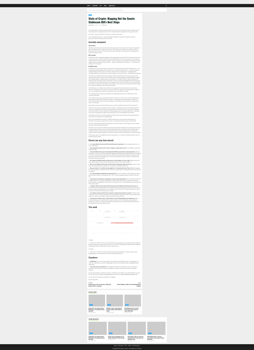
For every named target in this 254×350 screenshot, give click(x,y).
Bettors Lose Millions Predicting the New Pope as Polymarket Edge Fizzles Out (111, 164)
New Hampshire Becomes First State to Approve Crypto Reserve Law (108, 148)
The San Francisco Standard (97, 267)
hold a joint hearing (93, 244)
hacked (122, 263)
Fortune (121, 201)
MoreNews (132, 348)
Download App (112, 5)
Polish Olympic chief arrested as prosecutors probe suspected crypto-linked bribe (132, 301)
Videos (105, 5)
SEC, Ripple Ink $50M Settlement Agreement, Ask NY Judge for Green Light (110, 160)
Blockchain (95, 5)
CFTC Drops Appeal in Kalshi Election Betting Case (103, 173)
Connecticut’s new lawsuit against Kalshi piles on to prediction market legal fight (97, 301)
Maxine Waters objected (134, 244)
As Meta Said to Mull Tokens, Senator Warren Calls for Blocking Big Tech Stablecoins (112, 198)
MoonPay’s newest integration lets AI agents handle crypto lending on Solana (114, 301)
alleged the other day (116, 153)
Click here (97, 38)
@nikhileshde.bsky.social (131, 274)
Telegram (113, 277)
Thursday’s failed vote (94, 73)
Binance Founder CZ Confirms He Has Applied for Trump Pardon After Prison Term (111, 168)
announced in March (125, 162)
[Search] (166, 5)
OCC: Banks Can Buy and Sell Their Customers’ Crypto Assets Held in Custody (110, 193)
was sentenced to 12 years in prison (126, 252)
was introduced (125, 132)
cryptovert (91, 25)
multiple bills (127, 80)
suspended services (134, 263)
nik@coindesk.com (109, 274)
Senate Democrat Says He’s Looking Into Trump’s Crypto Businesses (108, 179)
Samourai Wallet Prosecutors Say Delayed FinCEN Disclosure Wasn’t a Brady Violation (112, 152)
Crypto (88, 5)
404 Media (93, 261)
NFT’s (101, 5)
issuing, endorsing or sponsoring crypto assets (103, 85)
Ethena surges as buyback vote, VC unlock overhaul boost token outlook (117, 328)
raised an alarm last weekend (115, 76)
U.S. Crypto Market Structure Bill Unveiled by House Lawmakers (107, 144)
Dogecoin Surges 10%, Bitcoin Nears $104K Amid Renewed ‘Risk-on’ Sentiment (100, 284)
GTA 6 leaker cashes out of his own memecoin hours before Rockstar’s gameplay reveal (137, 328)
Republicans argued (135, 77)
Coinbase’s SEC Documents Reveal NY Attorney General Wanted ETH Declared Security (113, 186)
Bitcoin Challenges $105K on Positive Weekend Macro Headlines (129, 284)
